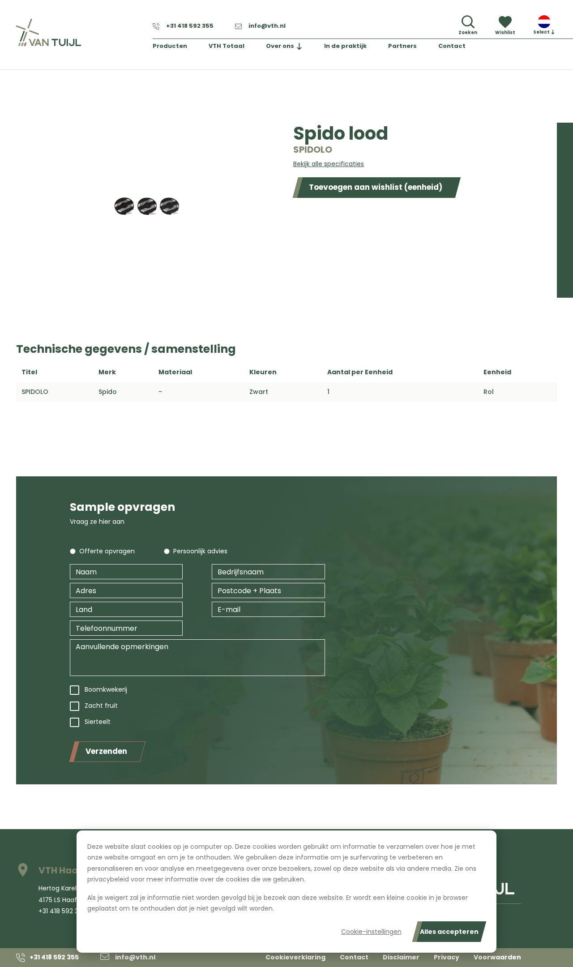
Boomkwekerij (106, 689)
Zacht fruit (101, 705)
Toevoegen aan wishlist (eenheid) (375, 187)
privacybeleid (108, 879)
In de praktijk (345, 46)
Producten (170, 46)
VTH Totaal (226, 46)
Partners (402, 46)
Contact (452, 46)
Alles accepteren (449, 931)
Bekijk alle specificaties (328, 163)
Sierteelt (98, 721)
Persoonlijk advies (200, 551)
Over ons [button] (280, 46)
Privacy (446, 957)
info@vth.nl (267, 25)
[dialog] (286, 891)
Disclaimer (401, 957)
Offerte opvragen (107, 551)
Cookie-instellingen (371, 931)
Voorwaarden (497, 957)
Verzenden (106, 751)
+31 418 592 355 (190, 25)
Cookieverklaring (295, 957)
